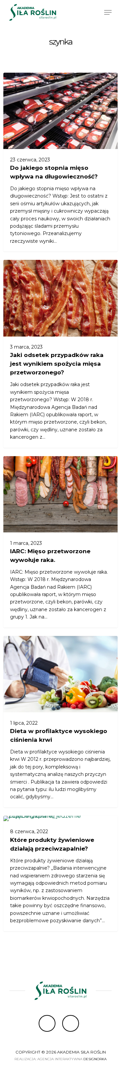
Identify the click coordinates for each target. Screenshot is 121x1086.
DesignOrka (95, 1059)
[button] (108, 12)
